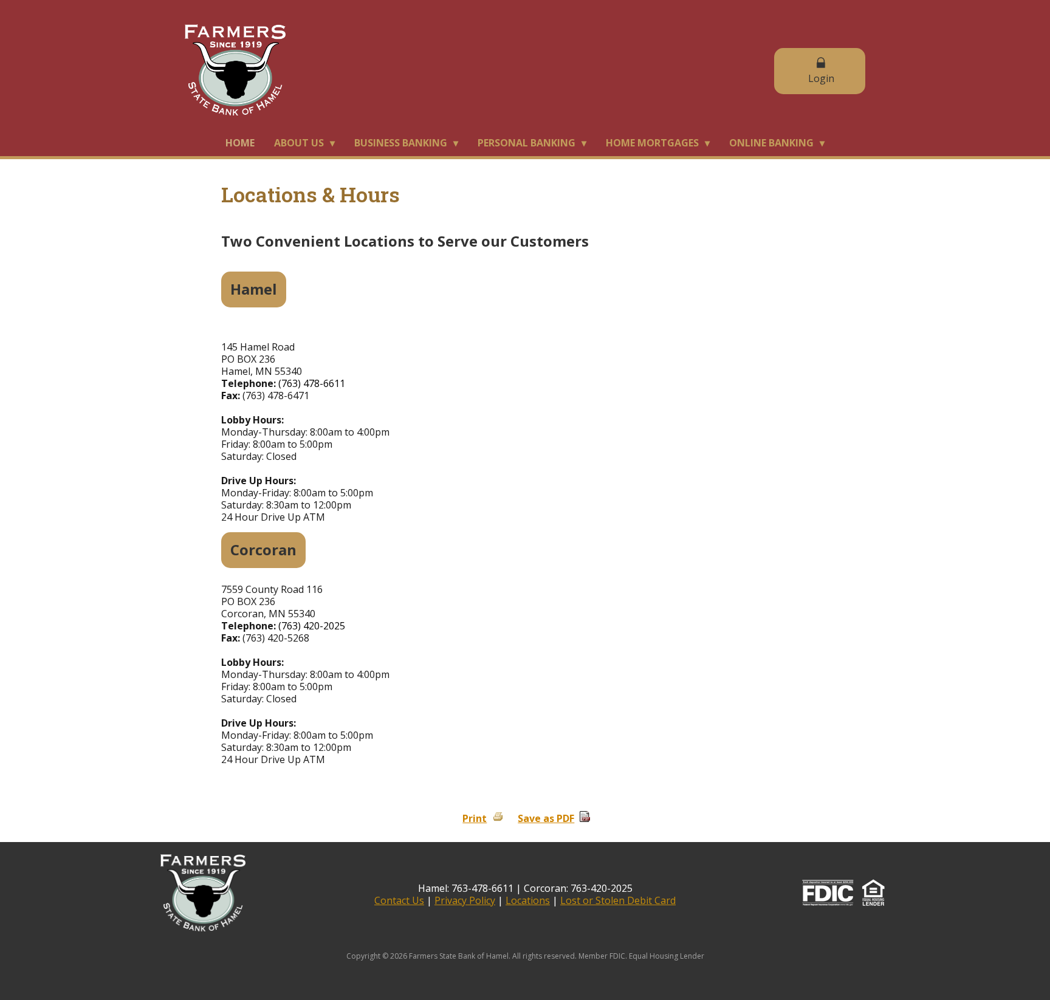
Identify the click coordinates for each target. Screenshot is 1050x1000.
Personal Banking (526, 142)
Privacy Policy (464, 900)
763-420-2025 (602, 888)
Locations (528, 900)
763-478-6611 (482, 888)
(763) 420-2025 (311, 625)
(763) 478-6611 (311, 383)
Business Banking (400, 142)
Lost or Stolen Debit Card (618, 900)
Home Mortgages (652, 142)
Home (240, 142)
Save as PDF (546, 818)
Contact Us (399, 900)
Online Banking (771, 142)
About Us (299, 142)
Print (474, 818)
